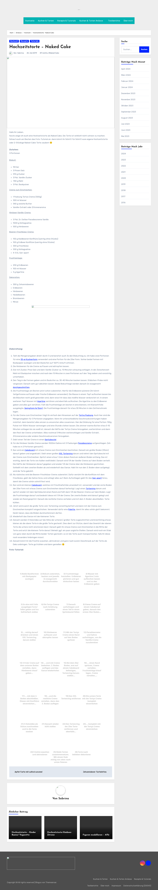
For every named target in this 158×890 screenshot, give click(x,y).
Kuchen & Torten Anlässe (91, 20)
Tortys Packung (86, 415)
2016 (123, 202)
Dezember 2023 (128, 93)
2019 (123, 184)
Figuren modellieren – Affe (96, 835)
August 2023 (127, 118)
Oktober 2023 (127, 106)
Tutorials (35, 41)
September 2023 (128, 112)
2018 (123, 190)
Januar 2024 (127, 87)
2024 (123, 154)
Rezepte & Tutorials (66, 20)
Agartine (41, 401)
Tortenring (90, 488)
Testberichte (114, 20)
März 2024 (126, 75)
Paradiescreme (85, 443)
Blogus (38, 882)
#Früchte (44, 53)
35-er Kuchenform (29, 359)
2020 (123, 178)
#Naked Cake (53, 53)
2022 (123, 166)
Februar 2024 (127, 81)
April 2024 (125, 69)
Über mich (128, 20)
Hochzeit (14, 41)
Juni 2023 (125, 130)
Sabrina (20, 53)
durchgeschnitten (21, 387)
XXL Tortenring (66, 453)
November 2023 (128, 99)
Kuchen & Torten (46, 20)
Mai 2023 (125, 136)
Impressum (116, 886)
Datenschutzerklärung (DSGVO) (137, 886)
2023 (123, 160)
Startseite (29, 20)
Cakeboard (30, 450)
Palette (71, 509)
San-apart (97, 478)
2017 (123, 196)
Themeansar (51, 882)
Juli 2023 (125, 124)
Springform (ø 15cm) (33, 408)
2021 (123, 172)
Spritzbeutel (50, 439)
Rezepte (24, 41)
